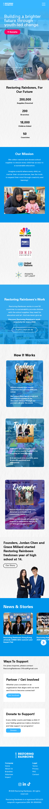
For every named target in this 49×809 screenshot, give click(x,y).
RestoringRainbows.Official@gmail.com (20, 669)
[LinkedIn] (24, 784)
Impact (8, 777)
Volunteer (9, 774)
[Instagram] (20, 784)
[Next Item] (43, 642)
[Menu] (39, 4)
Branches (9, 772)
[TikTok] (29, 784)
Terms (35, 766)
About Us (9, 769)
